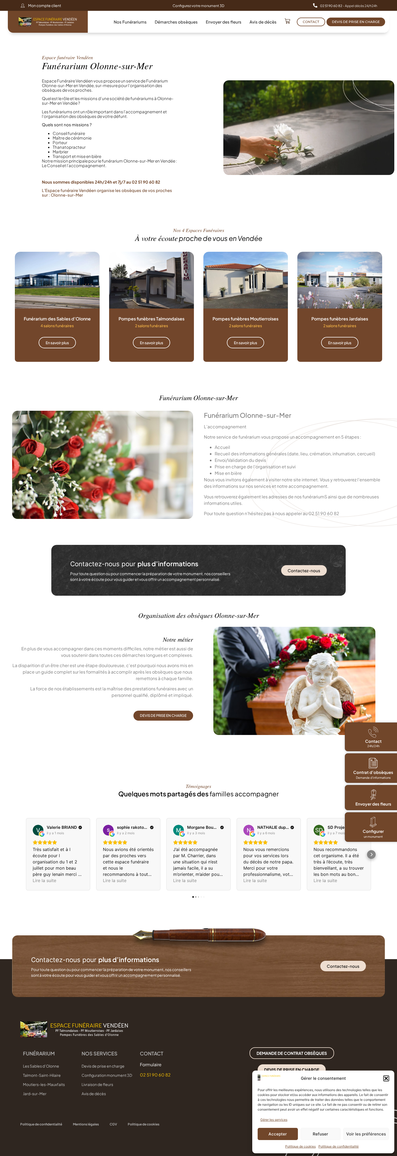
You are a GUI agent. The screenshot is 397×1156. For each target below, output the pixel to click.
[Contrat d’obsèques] (373, 763)
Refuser (320, 1134)
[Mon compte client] (22, 5)
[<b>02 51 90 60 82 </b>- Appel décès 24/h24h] (315, 5)
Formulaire (151, 1064)
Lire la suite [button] (44, 880)
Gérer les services (273, 1120)
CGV (113, 1124)
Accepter (277, 1134)
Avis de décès (263, 21)
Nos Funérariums (130, 21)
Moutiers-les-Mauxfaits (44, 1084)
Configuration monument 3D (107, 1075)
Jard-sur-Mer (34, 1093)
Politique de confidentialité (338, 1146)
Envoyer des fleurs (223, 21)
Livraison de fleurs (97, 1084)
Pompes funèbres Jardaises (339, 319)
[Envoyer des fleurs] (373, 794)
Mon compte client (44, 5)
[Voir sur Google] (38, 830)
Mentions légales (86, 1124)
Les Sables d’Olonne (41, 1066)
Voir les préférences (366, 1134)
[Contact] (373, 732)
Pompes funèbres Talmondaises (151, 319)
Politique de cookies (300, 1146)
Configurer (373, 831)
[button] (386, 1078)
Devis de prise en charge (103, 1066)
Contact (373, 741)
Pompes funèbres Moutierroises (245, 319)
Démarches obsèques (176, 21)
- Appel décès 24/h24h (348, 6)
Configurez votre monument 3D (198, 6)
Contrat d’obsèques (373, 772)
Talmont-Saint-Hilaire (42, 1075)
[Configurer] (373, 822)
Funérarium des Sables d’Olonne (57, 319)
